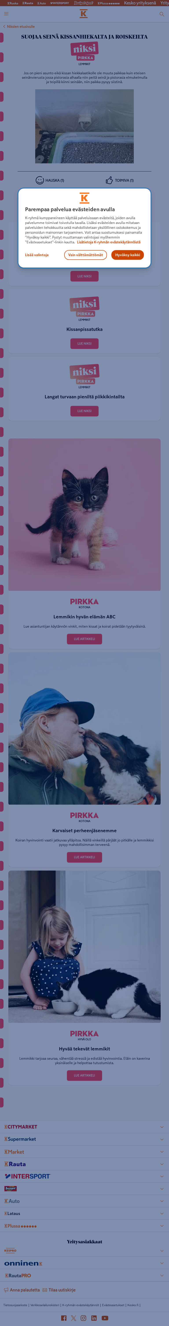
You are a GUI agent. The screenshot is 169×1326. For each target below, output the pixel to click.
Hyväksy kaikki (127, 255)
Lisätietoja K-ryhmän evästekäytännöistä (108, 242)
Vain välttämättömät (85, 255)
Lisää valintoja (37, 255)
